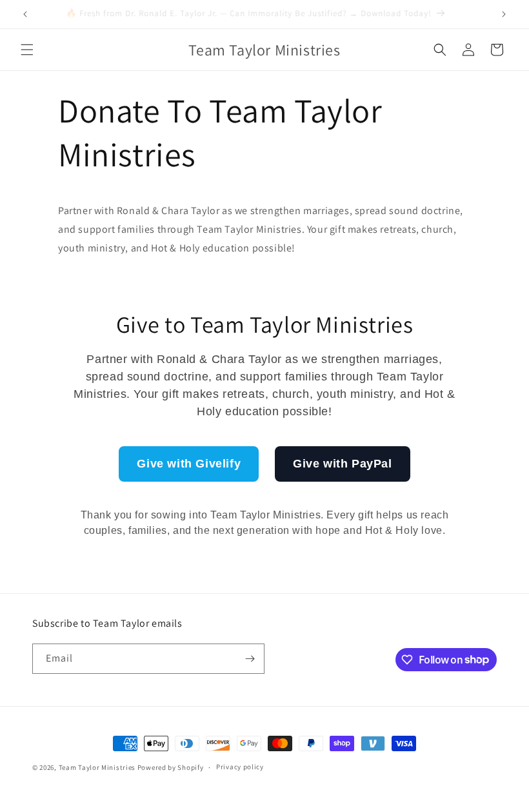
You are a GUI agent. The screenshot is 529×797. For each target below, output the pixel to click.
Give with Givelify (189, 463)
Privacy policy (240, 766)
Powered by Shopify (170, 767)
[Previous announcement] (25, 14)
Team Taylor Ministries (97, 767)
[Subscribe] (249, 659)
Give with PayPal (342, 463)
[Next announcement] (504, 14)
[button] (27, 49)
